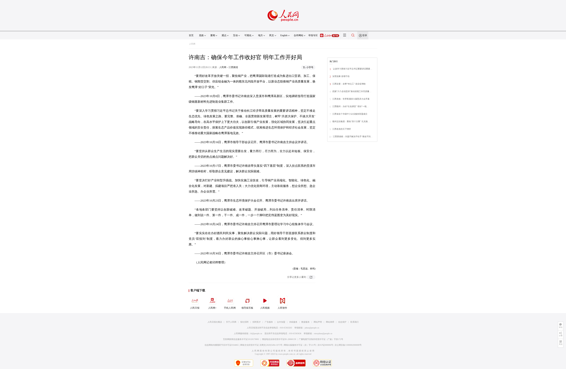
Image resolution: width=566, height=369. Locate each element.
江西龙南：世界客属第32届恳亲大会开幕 (351, 99)
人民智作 (282, 308)
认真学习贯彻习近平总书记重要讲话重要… (352, 69)
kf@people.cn (256, 333)
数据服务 (305, 322)
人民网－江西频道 (228, 67)
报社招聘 (244, 322)
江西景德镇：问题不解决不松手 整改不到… (353, 136)
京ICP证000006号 (325, 345)
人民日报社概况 (215, 322)
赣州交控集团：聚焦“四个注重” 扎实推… (351, 121)
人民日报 (194, 308)
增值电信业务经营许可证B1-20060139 (279, 339)
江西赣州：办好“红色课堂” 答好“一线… (350, 106)
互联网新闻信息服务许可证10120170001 (241, 339)
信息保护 (342, 322)
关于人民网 (231, 322)
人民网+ (212, 308)
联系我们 (354, 322)
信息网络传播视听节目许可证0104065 (222, 345)
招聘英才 (256, 322)
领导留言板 (247, 308)
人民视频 (265, 308)
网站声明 (318, 322)
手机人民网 (230, 308)
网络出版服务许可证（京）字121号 (300, 345)
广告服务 (269, 322)
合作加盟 (281, 322)
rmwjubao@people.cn (323, 333)
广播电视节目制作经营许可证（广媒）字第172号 (321, 339)
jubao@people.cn (312, 328)
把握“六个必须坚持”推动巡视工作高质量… (351, 91)
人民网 (192, 44)
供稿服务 (293, 322)
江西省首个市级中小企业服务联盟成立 (349, 114)
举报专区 (313, 35)
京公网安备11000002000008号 (348, 345)
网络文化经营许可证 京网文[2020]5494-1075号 (261, 345)
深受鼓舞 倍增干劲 (340, 76)
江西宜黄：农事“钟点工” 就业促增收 (349, 84)
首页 (191, 35)
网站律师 (330, 322)
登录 (364, 35)
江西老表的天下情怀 (341, 129)
